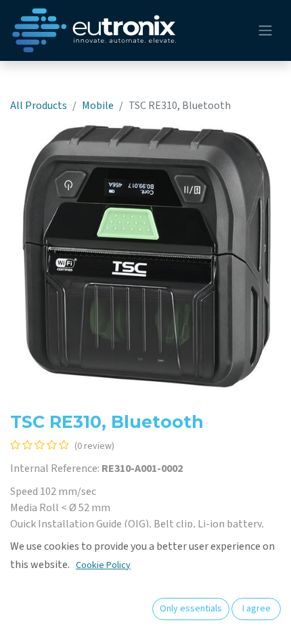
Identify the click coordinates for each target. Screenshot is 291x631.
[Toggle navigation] (265, 31)
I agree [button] (256, 608)
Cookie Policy (103, 565)
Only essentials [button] (191, 608)
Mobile (98, 105)
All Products (38, 105)
